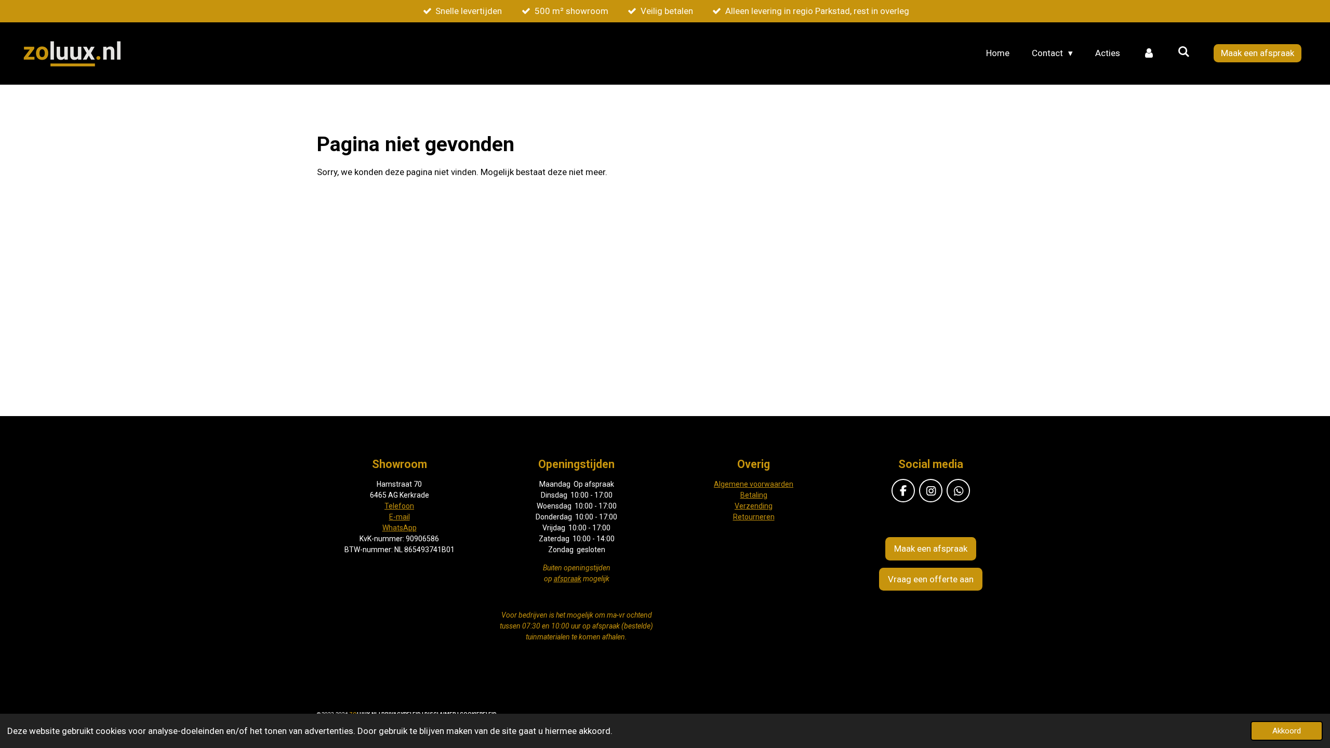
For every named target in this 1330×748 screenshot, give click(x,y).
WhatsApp (399, 528)
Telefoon (399, 506)
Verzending (754, 506)
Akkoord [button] (1286, 731)
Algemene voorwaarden (753, 484)
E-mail (399, 517)
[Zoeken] (1183, 52)
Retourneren (754, 517)
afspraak (567, 579)
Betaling (753, 495)
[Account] (1148, 53)
